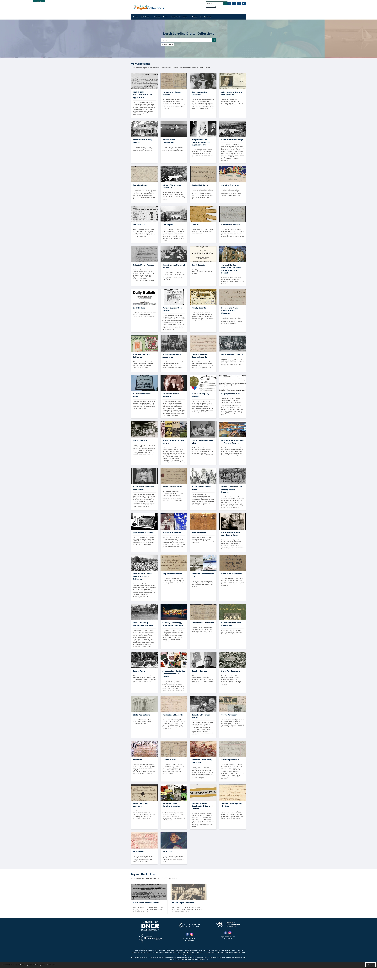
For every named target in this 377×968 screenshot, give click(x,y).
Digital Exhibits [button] (205, 17)
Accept (370, 965)
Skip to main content (38, 1)
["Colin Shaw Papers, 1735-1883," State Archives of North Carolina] (232, 383)
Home (135, 17)
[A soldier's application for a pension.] (144, 81)
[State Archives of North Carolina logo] (189, 925)
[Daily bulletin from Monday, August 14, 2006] (144, 297)
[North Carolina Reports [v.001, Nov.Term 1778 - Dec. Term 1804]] (203, 254)
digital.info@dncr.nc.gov (228, 937)
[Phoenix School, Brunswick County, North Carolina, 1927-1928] (144, 612)
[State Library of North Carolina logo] (228, 924)
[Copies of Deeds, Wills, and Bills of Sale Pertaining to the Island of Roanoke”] (144, 254)
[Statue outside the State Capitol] (144, 704)
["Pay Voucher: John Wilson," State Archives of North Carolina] (144, 792)
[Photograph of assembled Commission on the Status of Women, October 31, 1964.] (174, 254)
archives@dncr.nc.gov (189, 938)
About (194, 17)
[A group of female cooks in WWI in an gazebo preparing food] (188, 892)
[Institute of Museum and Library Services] (150, 938)
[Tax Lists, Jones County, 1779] (174, 704)
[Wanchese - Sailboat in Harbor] (174, 129)
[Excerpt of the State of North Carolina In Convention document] (232, 297)
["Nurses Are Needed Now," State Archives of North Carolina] (174, 840)
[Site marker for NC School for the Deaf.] (144, 383)
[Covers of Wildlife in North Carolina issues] (174, 792)
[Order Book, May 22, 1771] (174, 563)
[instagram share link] (191, 934)
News (165, 17)
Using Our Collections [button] (179, 17)
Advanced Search (167, 44)
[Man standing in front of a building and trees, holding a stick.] (232, 521)
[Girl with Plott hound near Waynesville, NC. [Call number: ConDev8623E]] (203, 704)
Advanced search (211, 7)
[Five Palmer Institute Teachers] (203, 81)
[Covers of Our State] (174, 521)
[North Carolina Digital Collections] (148, 7)
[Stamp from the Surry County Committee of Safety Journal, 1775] (232, 563)
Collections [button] (145, 17)
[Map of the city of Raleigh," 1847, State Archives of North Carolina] (203, 521)
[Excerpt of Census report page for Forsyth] (144, 214)
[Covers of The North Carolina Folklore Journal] (174, 429)
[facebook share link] (187, 934)
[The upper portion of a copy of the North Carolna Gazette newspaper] (149, 892)
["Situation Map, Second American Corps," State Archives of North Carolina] (144, 840)
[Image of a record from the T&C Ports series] (174, 476)
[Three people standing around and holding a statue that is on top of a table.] (203, 429)
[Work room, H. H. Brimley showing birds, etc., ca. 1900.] (174, 174)
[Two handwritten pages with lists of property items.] (174, 81)
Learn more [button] (51, 965)
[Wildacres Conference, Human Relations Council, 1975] (232, 343)
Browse (157, 17)
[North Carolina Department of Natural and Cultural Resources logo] (150, 926)
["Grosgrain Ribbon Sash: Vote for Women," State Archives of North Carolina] (203, 792)
